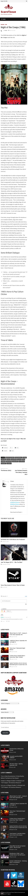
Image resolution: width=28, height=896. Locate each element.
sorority (9, 463)
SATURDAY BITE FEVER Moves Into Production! (13, 539)
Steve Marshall (18, 457)
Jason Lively (15, 461)
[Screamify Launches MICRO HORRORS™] (5, 756)
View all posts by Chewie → (16, 512)
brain (23, 459)
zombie (24, 457)
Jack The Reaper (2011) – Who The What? (11, 562)
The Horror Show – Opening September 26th (16, 764)
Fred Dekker (13, 459)
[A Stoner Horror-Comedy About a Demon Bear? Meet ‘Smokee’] (5, 656)
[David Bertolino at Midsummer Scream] (5, 749)
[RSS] (26, 1)
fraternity (3, 463)
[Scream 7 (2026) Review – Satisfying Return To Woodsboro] (5, 861)
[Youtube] (21, 1)
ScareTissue (8, 11)
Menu (4, 19)
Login (26, 596)
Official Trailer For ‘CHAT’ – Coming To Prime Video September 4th (18, 633)
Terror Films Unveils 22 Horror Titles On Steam (13, 585)
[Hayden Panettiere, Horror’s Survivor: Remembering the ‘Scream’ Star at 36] (5, 663)
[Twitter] (23, 1)
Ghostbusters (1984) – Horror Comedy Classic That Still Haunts (17, 854)
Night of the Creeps (10, 457)
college (19, 459)
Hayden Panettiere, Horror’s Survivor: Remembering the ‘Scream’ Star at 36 (18, 663)
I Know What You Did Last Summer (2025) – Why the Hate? (18, 846)
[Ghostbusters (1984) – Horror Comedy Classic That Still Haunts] (5, 853)
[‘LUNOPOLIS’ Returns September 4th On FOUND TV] (5, 641)
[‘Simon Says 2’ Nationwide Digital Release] (5, 648)
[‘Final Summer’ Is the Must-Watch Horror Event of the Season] (5, 834)
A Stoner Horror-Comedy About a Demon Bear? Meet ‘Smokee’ (17, 656)
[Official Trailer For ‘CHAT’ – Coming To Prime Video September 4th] (5, 633)
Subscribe (5, 733)
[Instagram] (25, 1)
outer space (8, 461)
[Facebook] (19, 1)
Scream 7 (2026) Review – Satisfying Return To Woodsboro (18, 861)
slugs (8, 459)
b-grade (3, 461)
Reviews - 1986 (4, 24)
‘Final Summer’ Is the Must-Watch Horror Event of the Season (17, 834)
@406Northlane (14, 502)
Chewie (5, 30)
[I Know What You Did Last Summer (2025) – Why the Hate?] (5, 846)
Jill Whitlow (21, 461)
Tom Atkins (3, 459)
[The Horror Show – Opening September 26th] (5, 764)
